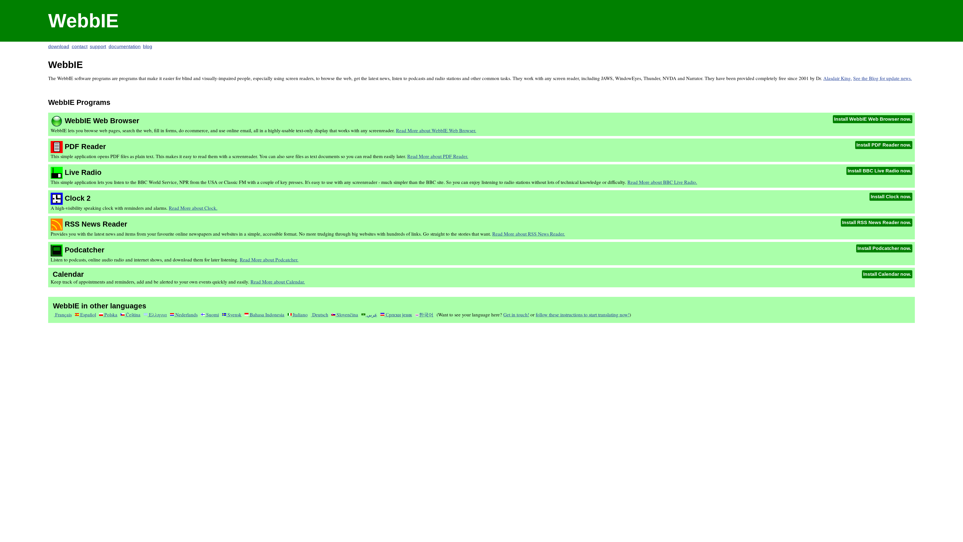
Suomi (212, 314)
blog (147, 46)
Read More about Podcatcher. (269, 259)
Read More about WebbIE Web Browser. (436, 130)
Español (87, 314)
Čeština (132, 314)
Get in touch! (516, 314)
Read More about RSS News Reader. (528, 234)
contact (80, 46)
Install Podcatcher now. (884, 248)
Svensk (234, 314)
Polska (110, 314)
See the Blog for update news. (882, 78)
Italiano (300, 314)
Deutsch (319, 314)
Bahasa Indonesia (266, 314)
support (98, 46)
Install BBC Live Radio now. (879, 170)
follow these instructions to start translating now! (582, 314)
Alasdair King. (837, 78)
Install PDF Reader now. (883, 145)
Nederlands (186, 314)
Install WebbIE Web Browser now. (872, 119)
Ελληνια (157, 314)
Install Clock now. (891, 196)
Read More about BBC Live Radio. (662, 182)
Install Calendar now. (887, 274)
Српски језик (398, 314)
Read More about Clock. (193, 208)
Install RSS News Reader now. (876, 222)
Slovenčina (346, 314)
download (58, 46)
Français (63, 314)
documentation (125, 46)
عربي (371, 314)
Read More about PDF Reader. (437, 156)
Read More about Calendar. (278, 282)
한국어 (426, 314)
